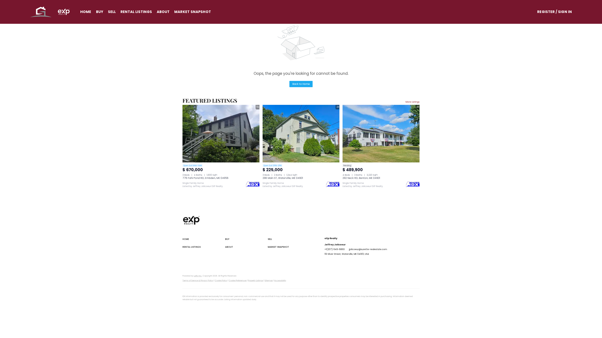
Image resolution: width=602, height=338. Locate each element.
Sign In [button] (565, 11)
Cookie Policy (221, 280)
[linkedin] (333, 261)
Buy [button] (99, 11)
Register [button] (546, 11)
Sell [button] (112, 11)
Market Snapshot (192, 11)
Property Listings (255, 280)
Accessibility (280, 280)
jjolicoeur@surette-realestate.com (368, 249)
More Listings (413, 101)
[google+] (364, 261)
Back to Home (301, 84)
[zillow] (345, 261)
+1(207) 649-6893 (335, 249)
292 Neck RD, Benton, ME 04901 (361, 178)
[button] (41, 12)
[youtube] (358, 261)
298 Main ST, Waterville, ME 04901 (283, 178)
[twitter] (339, 261)
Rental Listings (136, 11)
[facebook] (327, 261)
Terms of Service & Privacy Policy (197, 280)
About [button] (163, 11)
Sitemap (269, 280)
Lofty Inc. (198, 275)
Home (85, 11)
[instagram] (352, 261)
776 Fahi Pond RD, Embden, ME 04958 (205, 178)
